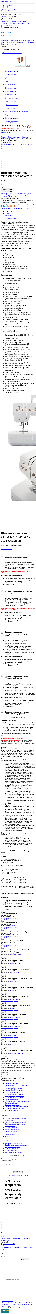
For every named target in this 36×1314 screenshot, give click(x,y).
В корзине (4, 16)
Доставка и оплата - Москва (10, 193)
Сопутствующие (10, 218)
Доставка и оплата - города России (20, 195)
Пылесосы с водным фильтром (15, 1122)
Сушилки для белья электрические (16, 1106)
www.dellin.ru (13, 1008)
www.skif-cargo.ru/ (15, 999)
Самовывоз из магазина (9, 196)
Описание (8, 211)
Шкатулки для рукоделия (13, 1152)
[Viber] (14, 10)
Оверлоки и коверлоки (12, 1147)
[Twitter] (5, 206)
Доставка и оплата (25, 1302)
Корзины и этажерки (12, 1110)
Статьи (3, 23)
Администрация (23, 23)
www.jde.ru (13, 990)
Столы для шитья (11, 1150)
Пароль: (8, 1168)
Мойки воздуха (10, 1135)
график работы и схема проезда (11, 53)
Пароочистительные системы (15, 1133)
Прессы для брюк (11, 1103)
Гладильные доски (11, 1087)
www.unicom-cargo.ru (16, 1026)
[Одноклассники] (8, 206)
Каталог (3, 137)
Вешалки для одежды (12, 1105)
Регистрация (12, 1175)
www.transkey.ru (14, 1035)
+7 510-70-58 (6, 5)
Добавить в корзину (8, 189)
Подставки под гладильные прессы (17, 1101)
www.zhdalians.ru (15, 972)
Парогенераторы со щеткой (14, 1090)
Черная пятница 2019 (8, 1244)
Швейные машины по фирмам (15, 1143)
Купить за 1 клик (7, 191)
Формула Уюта (18, 1308)
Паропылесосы (10, 1126)
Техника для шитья (14, 137)
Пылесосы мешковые (12, 1127)
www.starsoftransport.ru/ (17, 1053)
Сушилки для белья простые (14, 1108)
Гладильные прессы (11, 1099)
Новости (3, 1232)
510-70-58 (6, 35)
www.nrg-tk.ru (13, 1044)
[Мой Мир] (11, 206)
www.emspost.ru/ (14, 981)
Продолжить (18, 1171)
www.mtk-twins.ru (15, 1017)
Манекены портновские (13, 1148)
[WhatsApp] (6, 10)
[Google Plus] (14, 206)
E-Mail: (8, 1164)
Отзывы (7, 213)
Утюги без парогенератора (14, 1092)
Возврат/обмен (23, 22)
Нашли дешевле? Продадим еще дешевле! (15, 208)
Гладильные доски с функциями (16, 1085)
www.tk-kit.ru (13, 925)
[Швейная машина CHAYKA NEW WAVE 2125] (17, 144)
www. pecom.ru (14, 944)
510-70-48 (6, 32)
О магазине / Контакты (8, 22)
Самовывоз (8, 217)
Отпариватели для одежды (14, 1094)
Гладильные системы (12, 1083)
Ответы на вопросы (25, 1304)
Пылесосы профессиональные (15, 1124)
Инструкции (12, 23)
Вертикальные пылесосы (13, 1129)
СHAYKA (19, 139)
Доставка (8, 215)
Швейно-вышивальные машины (16, 1145)
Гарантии (5, 1304)
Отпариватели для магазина (14, 1096)
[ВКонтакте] (2, 206)
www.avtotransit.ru (15, 963)
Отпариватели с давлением (14, 1097)
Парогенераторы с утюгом (14, 1089)
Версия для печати (7, 142)
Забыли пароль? (23, 1175)
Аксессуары (9, 1112)
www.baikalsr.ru (14, 934)
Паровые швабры (11, 1131)
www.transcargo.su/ (15, 954)
